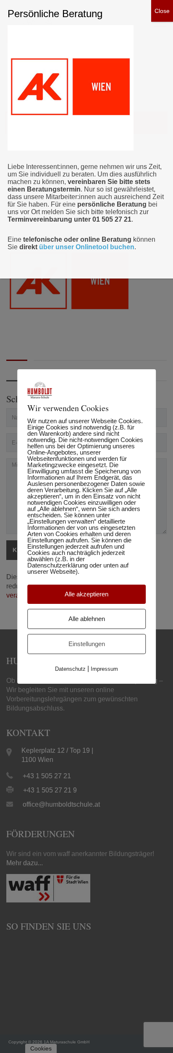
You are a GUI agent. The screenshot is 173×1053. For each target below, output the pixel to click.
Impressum (104, 669)
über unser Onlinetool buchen (86, 246)
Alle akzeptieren (86, 594)
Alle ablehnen (86, 618)
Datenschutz (70, 669)
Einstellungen (86, 643)
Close (162, 11)
